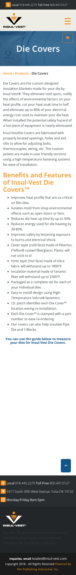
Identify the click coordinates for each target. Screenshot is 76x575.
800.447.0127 (58, 5)
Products (22, 73)
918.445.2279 (28, 5)
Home (7, 73)
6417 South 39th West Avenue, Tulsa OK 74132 (39, 491)
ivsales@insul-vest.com (49, 558)
